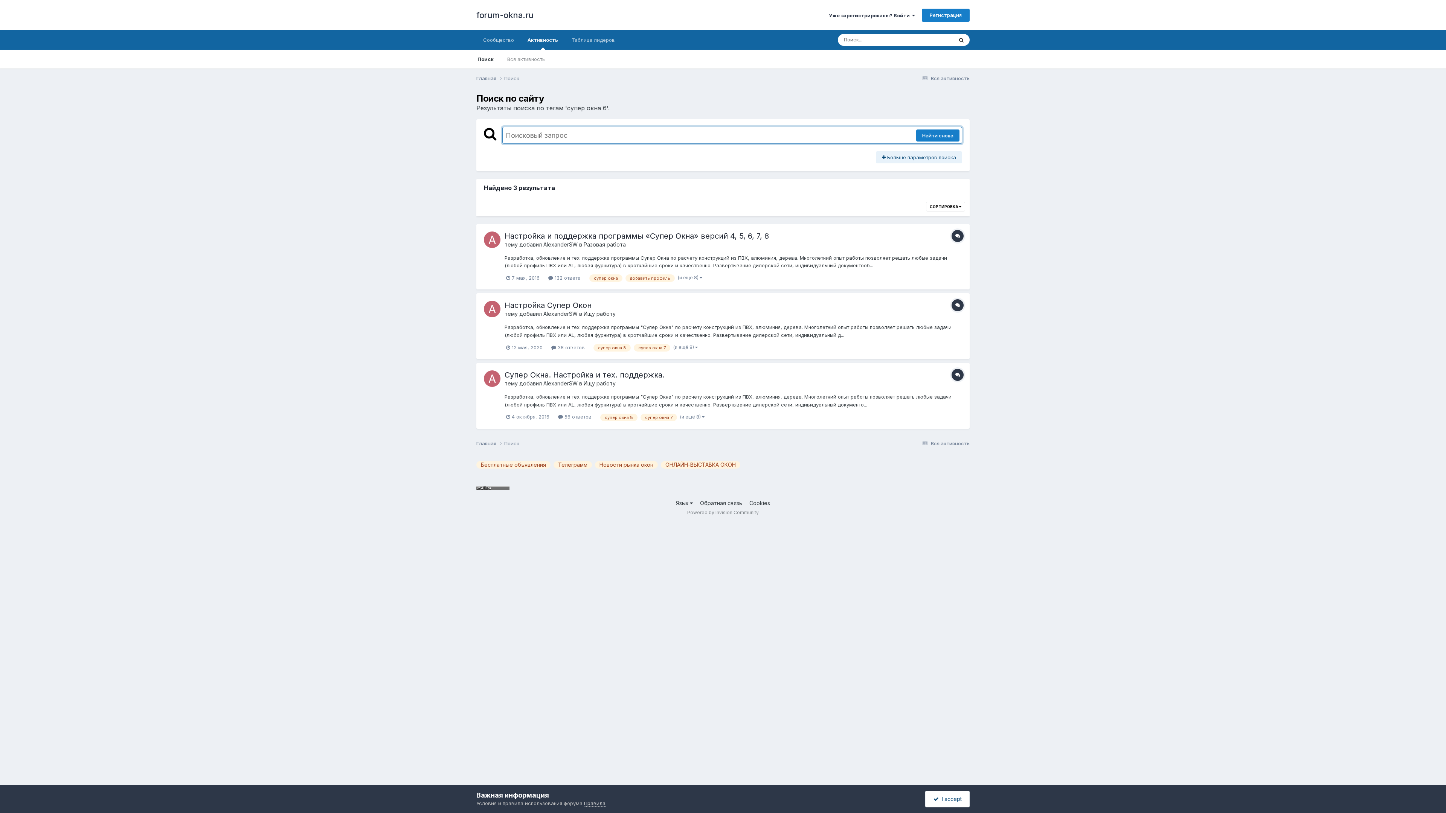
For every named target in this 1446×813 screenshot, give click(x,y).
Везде (936, 40)
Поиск (485, 59)
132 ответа (567, 278)
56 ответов (577, 417)
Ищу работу (600, 314)
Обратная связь (721, 503)
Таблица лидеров (593, 40)
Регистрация (946, 15)
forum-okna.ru (505, 15)
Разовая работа (605, 244)
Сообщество (498, 40)
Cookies (759, 503)
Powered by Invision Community (723, 512)
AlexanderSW (560, 244)
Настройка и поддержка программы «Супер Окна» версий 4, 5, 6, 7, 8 (637, 236)
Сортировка (944, 206)
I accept (950, 799)
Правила (595, 803)
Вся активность (526, 59)
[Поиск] (961, 40)
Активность (543, 40)
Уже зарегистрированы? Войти (870, 15)
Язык (683, 503)
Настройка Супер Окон (548, 305)
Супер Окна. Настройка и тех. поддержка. (585, 374)
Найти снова (937, 135)
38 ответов (570, 347)
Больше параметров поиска (921, 157)
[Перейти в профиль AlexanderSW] (492, 239)
